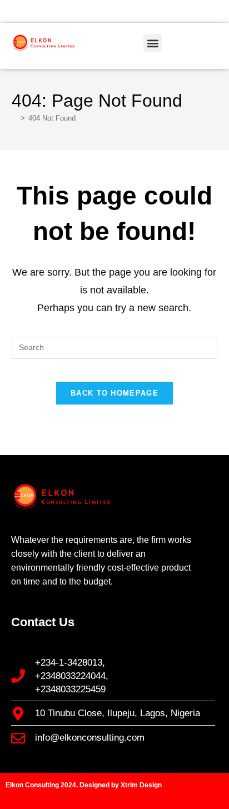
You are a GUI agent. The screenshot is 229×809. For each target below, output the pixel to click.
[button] (152, 43)
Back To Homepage (114, 393)
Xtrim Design (141, 785)
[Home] (14, 118)
